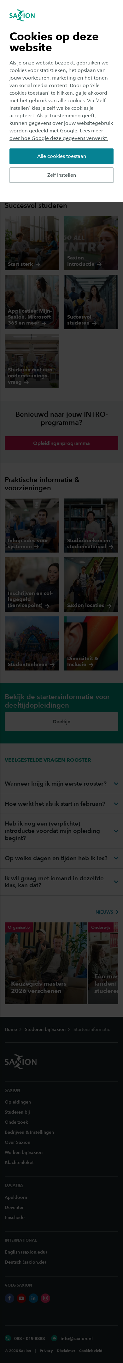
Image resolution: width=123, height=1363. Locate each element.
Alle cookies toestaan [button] (61, 156)
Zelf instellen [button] (61, 175)
